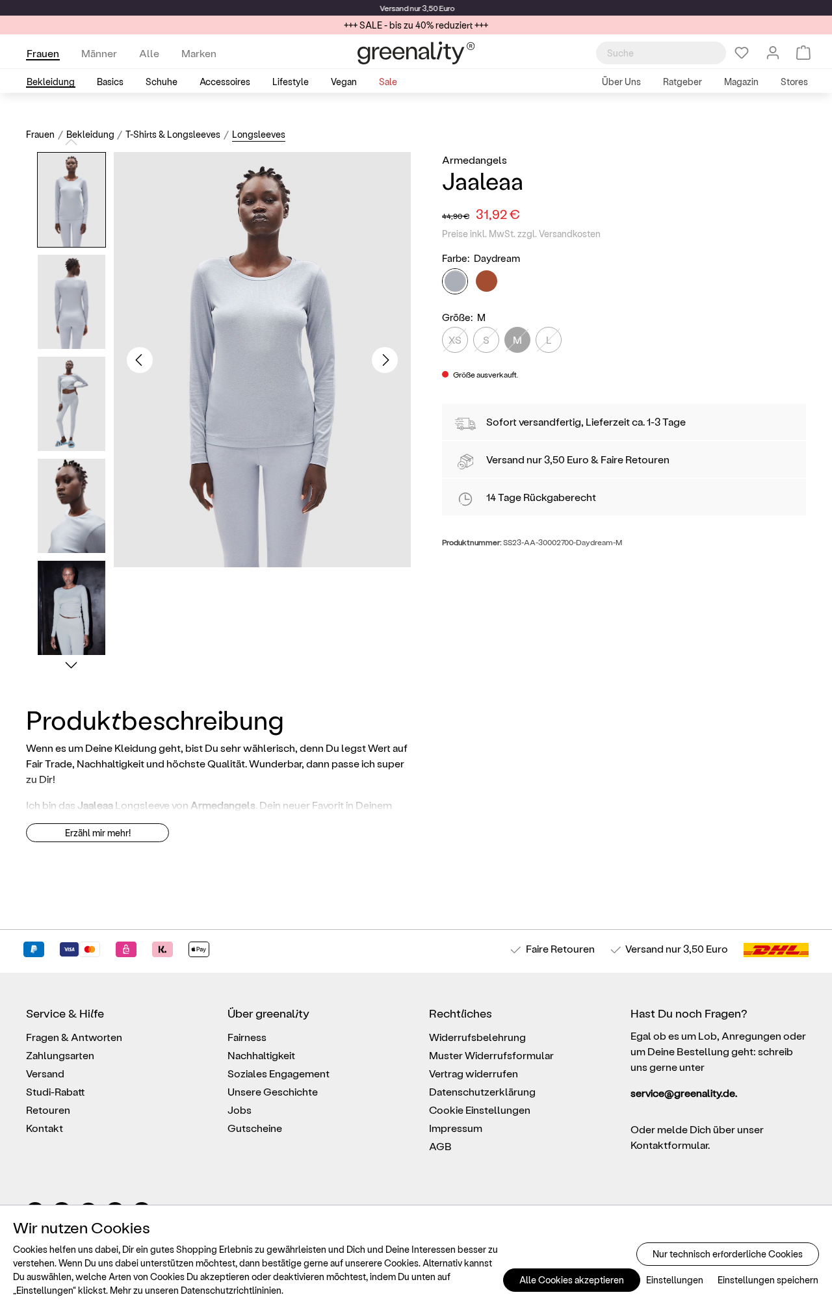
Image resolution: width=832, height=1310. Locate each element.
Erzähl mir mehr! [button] (98, 832)
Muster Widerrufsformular (491, 1055)
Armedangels (474, 159)
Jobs (240, 1109)
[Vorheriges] (140, 360)
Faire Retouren (635, 459)
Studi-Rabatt (55, 1091)
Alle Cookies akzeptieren (571, 1279)
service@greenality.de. (683, 1092)
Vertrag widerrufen (473, 1073)
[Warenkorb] (803, 53)
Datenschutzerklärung (482, 1091)
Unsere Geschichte (273, 1091)
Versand (393, 7)
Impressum (455, 1128)
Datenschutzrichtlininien (231, 1290)
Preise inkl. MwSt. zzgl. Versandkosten (521, 233)
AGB (440, 1146)
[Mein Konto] (772, 53)
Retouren (48, 1109)
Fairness (247, 1037)
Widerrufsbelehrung (477, 1037)
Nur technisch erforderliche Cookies (728, 1253)
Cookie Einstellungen (479, 1109)
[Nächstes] (385, 360)
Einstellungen (674, 1279)
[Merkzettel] (741, 53)
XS (455, 339)
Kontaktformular (669, 1144)
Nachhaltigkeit (261, 1055)
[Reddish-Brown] (486, 281)
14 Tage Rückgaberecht (541, 497)
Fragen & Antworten (74, 1037)
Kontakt (44, 1128)
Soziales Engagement (279, 1073)
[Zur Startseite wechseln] (416, 53)
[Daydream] (455, 281)
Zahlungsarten (60, 1055)
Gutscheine (255, 1128)
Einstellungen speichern (768, 1279)
